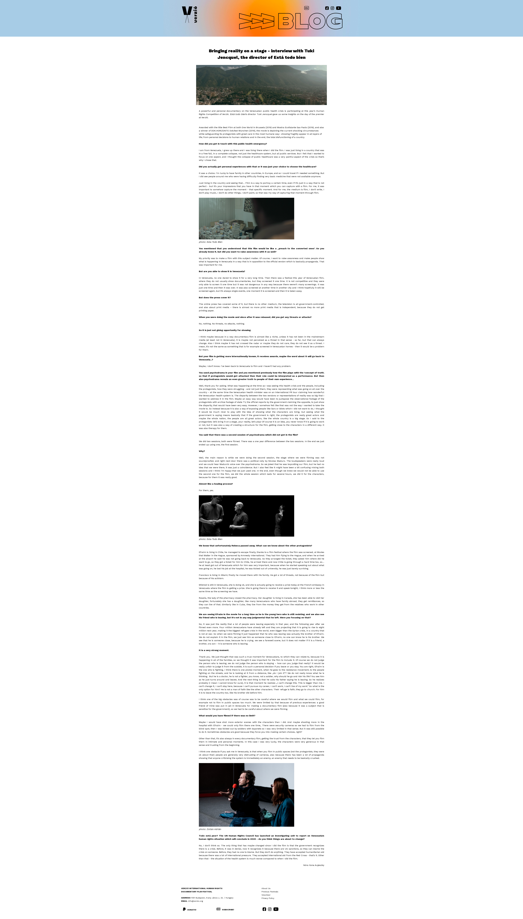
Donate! (191, 910)
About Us (266, 888)
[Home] (189, 15)
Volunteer (266, 895)
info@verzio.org (195, 901)
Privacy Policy (268, 898)
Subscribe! (227, 910)
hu (306, 8)
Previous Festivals (270, 892)
